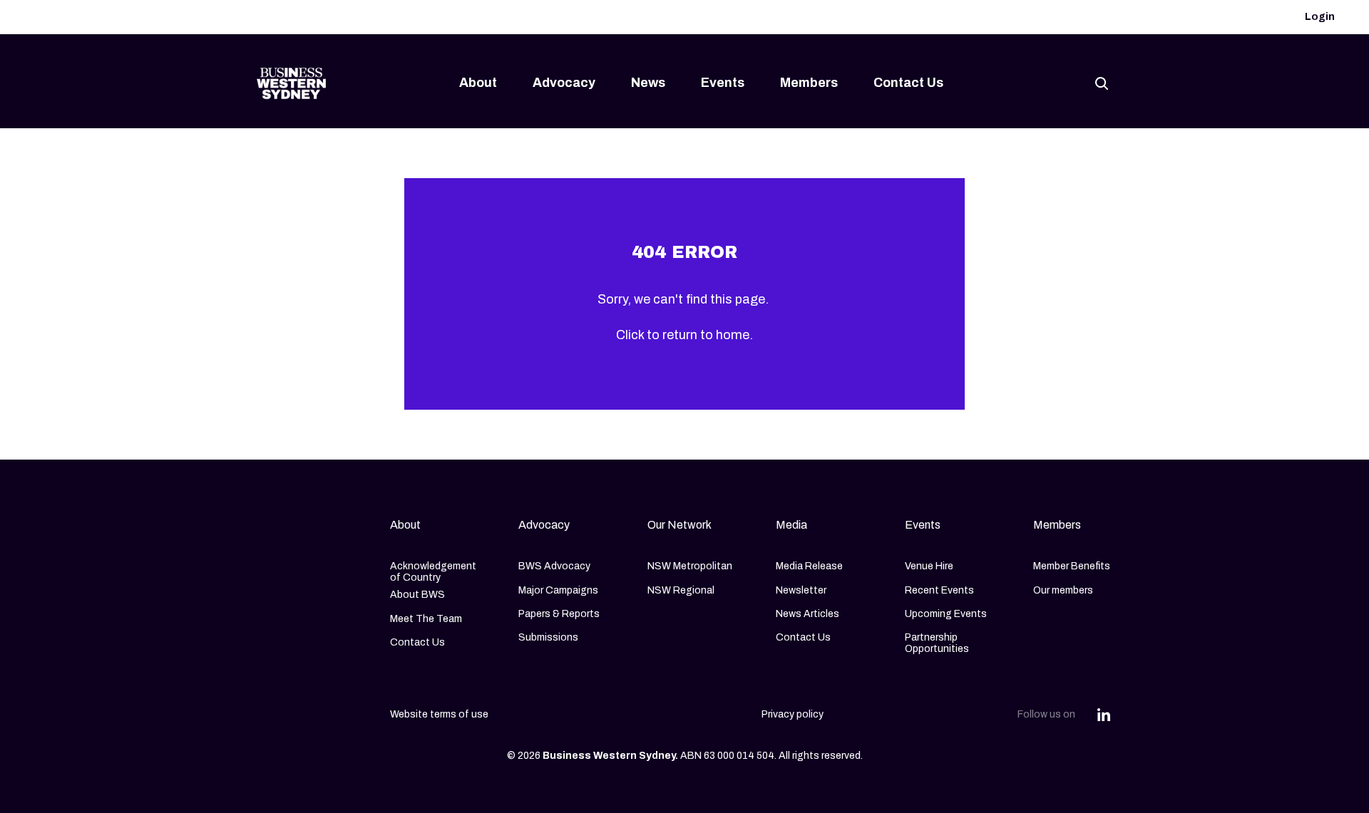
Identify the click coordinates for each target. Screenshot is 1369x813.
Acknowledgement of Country (433, 572)
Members (809, 83)
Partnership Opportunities (937, 643)
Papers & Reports (559, 614)
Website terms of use (439, 714)
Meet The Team (426, 618)
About (478, 83)
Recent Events (939, 590)
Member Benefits (1071, 566)
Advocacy (564, 83)
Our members (1063, 590)
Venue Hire (929, 566)
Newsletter (801, 590)
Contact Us (908, 83)
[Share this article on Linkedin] (1103, 714)
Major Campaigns (558, 590)
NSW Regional (680, 590)
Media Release (809, 566)
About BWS (417, 594)
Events (722, 83)
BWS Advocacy (554, 566)
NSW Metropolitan (689, 566)
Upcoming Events (946, 614)
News (648, 83)
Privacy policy (793, 714)
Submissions (548, 637)
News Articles (807, 614)
